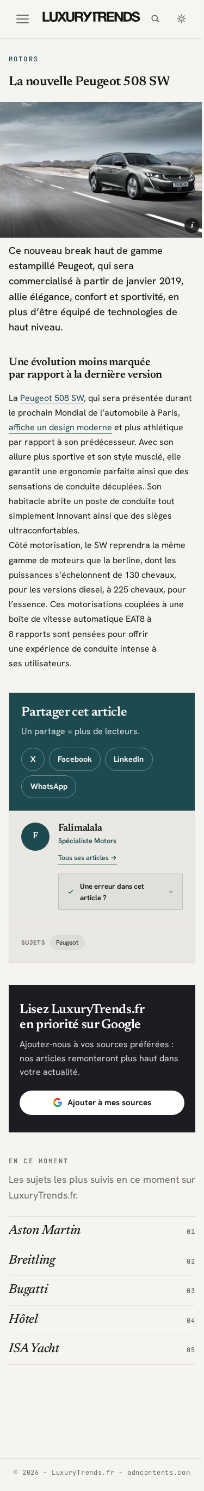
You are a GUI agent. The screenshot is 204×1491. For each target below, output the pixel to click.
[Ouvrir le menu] (22, 19)
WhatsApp (48, 786)
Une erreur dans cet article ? (112, 886)
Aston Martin (45, 1225)
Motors (24, 59)
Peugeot (67, 937)
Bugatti (28, 1284)
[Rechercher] (155, 19)
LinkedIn (129, 759)
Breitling (32, 1255)
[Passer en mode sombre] (181, 19)
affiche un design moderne (60, 427)
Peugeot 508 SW (52, 398)
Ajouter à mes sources (105, 1097)
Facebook (75, 759)
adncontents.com (154, 1472)
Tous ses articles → (87, 857)
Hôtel (23, 1314)
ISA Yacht (34, 1343)
